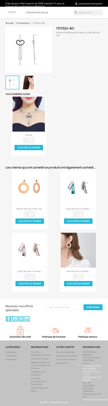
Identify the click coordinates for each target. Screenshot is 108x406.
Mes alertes (62, 363)
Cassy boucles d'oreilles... (78, 208)
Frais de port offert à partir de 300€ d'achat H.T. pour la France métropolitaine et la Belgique (34, 5)
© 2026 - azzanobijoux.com (54, 402)
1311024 (28, 135)
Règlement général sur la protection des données (41, 365)
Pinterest (21, 319)
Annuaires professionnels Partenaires (38, 381)
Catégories (10, 352)
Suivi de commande (65, 352)
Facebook (8, 319)
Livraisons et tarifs (39, 358)
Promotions (11, 359)
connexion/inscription (66, 355)
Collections (10, 355)
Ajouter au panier (28, 147)
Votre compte (65, 347)
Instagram (27, 319)
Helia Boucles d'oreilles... (78, 271)
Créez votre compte (66, 359)
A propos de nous (37, 12)
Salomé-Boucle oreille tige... (29, 208)
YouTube (15, 319)
